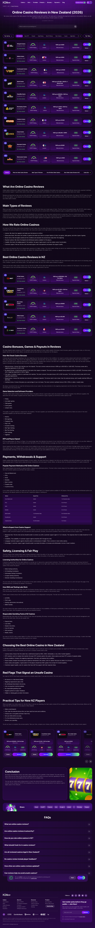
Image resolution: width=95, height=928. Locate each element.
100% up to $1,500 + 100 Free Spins (42, 741)
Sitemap (33, 906)
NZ (8, 6)
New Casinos (58, 36)
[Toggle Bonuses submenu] (52, 2)
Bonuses (49, 2)
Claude (36, 807)
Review (86, 48)
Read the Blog (50, 906)
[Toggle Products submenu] (45, 2)
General (7, 172)
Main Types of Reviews (37, 172)
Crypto (65, 36)
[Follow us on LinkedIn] (79, 895)
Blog (63, 2)
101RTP (4, 6)
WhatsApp (79, 807)
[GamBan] (19, 914)
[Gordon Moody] (26, 914)
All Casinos (19, 36)
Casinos (23, 2)
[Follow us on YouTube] (82, 895)
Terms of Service (35, 903)
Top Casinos (5, 901)
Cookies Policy (34, 905)
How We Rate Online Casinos (53, 172)
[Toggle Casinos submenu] (25, 2)
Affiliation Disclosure (21, 908)
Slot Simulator (48, 901)
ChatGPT (43, 807)
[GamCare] (11, 914)
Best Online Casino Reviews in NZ (72, 172)
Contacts (19, 905)
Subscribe (85, 912)
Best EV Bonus (49, 36)
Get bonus (87, 44)
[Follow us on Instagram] (75, 895)
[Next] (90, 761)
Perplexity (50, 807)
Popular (33, 36)
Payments (57, 2)
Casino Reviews (6, 905)
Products (42, 2)
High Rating (40, 36)
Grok (56, 807)
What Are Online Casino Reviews (20, 172)
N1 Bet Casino (18, 733)
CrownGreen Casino (46, 733)
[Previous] (86, 761)
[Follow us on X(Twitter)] (86, 895)
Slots (29, 2)
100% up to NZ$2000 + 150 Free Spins (15, 741)
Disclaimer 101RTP (21, 906)
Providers (35, 2)
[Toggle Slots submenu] (31, 2)
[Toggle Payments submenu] (60, 2)
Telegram (87, 807)
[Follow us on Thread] (72, 895)
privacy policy (82, 916)
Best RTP (27, 36)
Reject (72, 877)
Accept (81, 877)
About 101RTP (20, 901)
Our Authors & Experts (22, 903)
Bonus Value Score (49, 903)
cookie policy (34, 878)
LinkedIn (69, 807)
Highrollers (72, 36)
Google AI (62, 807)
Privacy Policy (34, 901)
